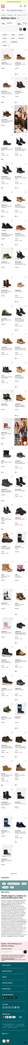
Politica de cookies (20, 1024)
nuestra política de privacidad (7, 958)
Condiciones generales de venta (8, 1024)
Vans (12, 887)
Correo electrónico (6, 949)
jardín (10, 936)
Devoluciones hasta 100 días (14, 1)
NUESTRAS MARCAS (6, 988)
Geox (4, 883)
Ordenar (4, 34)
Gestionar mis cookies (12, 1027)
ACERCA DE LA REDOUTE (7, 983)
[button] (25, 6)
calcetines (4, 918)
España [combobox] (6, 1033)
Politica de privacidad (8, 1025)
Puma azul (5, 887)
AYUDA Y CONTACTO (6, 965)
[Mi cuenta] (21, 6)
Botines (24, 15)
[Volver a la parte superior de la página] (25, 1042)
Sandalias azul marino (13, 883)
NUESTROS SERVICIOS (7, 971)
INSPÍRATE (4, 977)
